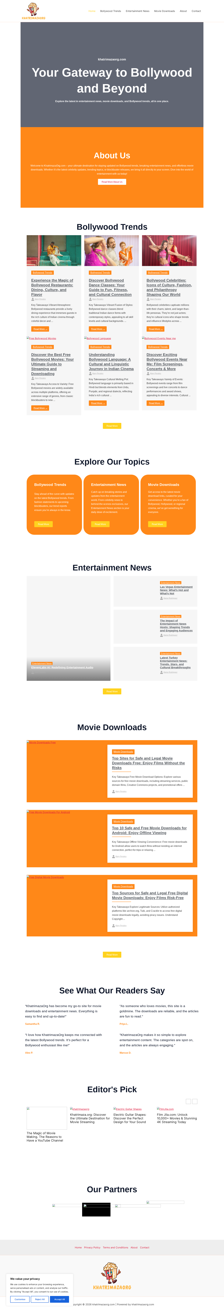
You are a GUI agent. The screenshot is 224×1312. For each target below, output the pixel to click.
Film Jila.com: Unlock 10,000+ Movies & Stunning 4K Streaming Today (133, 1118)
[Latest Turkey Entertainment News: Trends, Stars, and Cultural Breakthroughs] (134, 664)
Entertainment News (137, 11)
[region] (39, 1290)
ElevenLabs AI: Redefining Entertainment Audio (62, 667)
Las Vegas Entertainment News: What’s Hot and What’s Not (176, 590)
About (183, 11)
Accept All (59, 1299)
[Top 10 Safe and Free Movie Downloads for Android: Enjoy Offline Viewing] (48, 811)
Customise (20, 1299)
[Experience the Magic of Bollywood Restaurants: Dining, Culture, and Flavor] (54, 250)
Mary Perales (40, 299)
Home (92, 11)
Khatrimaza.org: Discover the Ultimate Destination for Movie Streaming (46, 1118)
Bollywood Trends (110, 11)
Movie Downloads (164, 11)
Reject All (39, 1299)
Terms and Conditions (115, 1247)
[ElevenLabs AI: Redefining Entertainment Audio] (68, 628)
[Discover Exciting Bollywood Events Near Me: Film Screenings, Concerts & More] (159, 338)
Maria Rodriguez (170, 598)
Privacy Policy (92, 1247)
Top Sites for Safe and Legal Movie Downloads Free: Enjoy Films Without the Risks (148, 763)
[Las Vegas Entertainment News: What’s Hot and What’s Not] (134, 591)
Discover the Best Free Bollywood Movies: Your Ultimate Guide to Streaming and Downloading (52, 364)
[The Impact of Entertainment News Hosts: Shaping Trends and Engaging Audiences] (134, 627)
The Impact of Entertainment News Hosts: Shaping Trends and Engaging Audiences (176, 625)
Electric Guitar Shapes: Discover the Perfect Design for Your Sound (86, 1118)
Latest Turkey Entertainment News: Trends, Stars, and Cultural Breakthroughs (175, 662)
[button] (194, 1101)
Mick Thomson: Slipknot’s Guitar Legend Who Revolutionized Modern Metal (175, 1120)
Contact (196, 11)
